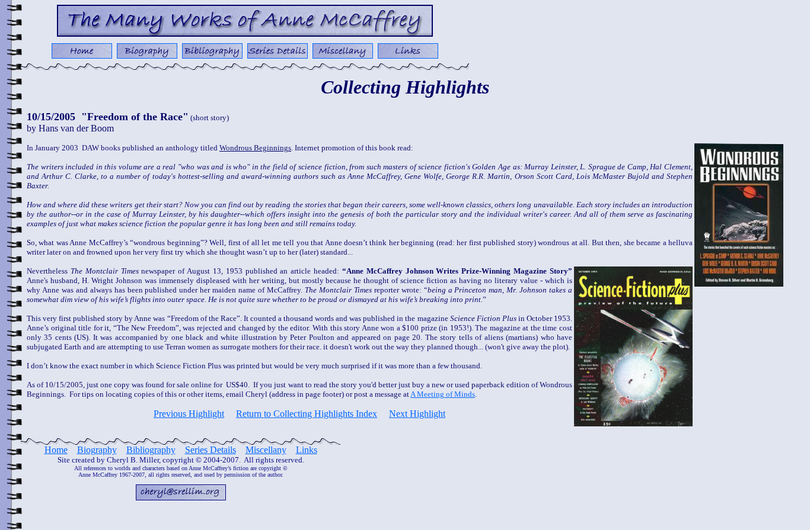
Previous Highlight (189, 414)
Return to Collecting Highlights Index (306, 414)
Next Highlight (417, 414)
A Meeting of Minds (442, 394)
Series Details (210, 450)
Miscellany (265, 450)
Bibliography (151, 450)
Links (306, 450)
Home (56, 450)
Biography (97, 450)
